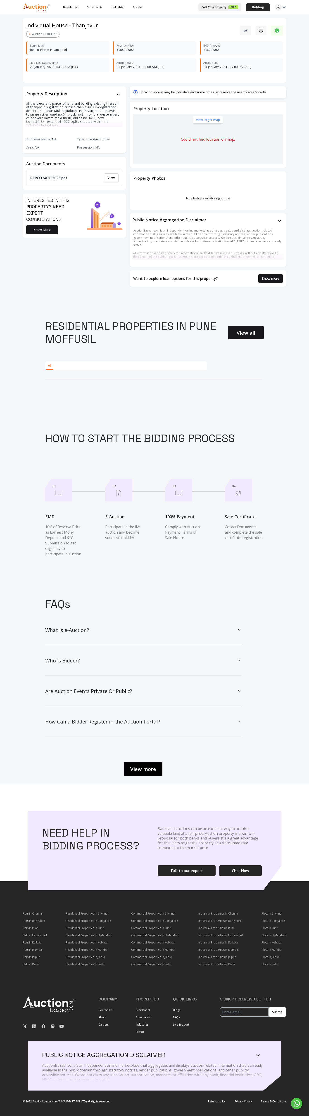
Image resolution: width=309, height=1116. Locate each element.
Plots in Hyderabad (274, 935)
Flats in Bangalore (34, 921)
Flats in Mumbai (33, 950)
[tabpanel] (154, 378)
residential (70, 7)
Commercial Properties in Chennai (153, 913)
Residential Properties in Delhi (85, 964)
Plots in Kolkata (271, 942)
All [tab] (49, 365)
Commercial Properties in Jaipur (151, 957)
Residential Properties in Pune (85, 928)
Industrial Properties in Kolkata (218, 942)
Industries (142, 1024)
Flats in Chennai (33, 913)
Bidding (258, 7)
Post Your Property (219, 7)
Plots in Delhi (270, 964)
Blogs (176, 1010)
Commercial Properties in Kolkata (152, 942)
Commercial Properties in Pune (151, 928)
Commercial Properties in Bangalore (154, 921)
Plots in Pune (270, 928)
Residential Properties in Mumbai (87, 950)
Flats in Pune (30, 928)
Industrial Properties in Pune (216, 928)
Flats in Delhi (31, 964)
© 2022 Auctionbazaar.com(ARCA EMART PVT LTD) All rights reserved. (67, 1101)
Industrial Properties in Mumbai (218, 950)
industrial (118, 7)
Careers (103, 1024)
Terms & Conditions (273, 1101)
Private (137, 7)
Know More (42, 229)
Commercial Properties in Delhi (151, 964)
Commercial (143, 1017)
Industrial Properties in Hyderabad (220, 935)
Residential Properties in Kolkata (86, 942)
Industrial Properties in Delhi (216, 964)
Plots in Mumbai (272, 950)
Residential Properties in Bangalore (88, 921)
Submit (277, 1012)
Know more (270, 278)
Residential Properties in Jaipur (85, 957)
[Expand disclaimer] (118, 94)
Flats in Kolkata (32, 942)
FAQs (176, 1017)
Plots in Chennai (272, 913)
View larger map (208, 120)
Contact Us (105, 1010)
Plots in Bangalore (273, 921)
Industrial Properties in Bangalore (220, 921)
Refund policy (217, 1101)
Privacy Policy (243, 1101)
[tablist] (126, 365)
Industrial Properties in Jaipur (217, 957)
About (102, 1017)
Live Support (181, 1024)
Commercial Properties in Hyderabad (155, 935)
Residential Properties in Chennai (87, 913)
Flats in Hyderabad (35, 935)
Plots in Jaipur (270, 957)
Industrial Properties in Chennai (218, 913)
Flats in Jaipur (31, 957)
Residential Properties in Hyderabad (89, 935)
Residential (143, 1010)
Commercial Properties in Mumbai (153, 950)
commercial (95, 7)
